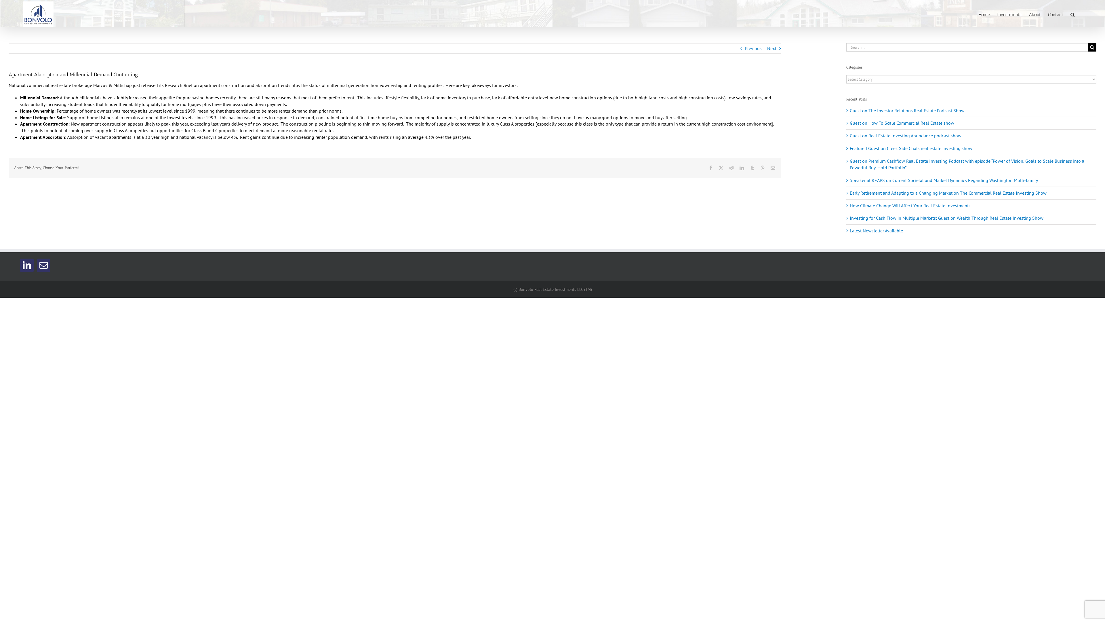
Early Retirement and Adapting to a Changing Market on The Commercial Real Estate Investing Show (948, 193)
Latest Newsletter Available (876, 231)
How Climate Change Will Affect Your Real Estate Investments (910, 205)
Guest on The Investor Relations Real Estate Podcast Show (907, 110)
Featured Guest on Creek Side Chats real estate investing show (911, 148)
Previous (753, 48)
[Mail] (43, 265)
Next (771, 48)
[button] (1072, 13)
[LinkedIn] (27, 265)
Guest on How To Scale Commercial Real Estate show (902, 123)
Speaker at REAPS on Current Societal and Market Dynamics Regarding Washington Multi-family (944, 180)
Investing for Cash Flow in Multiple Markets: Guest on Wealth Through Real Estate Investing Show (946, 218)
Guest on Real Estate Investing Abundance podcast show (905, 136)
